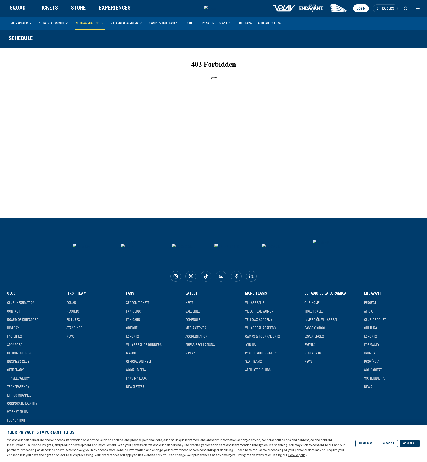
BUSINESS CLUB (18, 361)
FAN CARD (133, 319)
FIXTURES (73, 319)
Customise (365, 443)
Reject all (388, 443)
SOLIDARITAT (373, 369)
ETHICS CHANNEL (19, 395)
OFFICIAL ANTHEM (138, 361)
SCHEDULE (192, 319)
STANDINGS (74, 327)
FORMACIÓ (371, 344)
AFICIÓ (368, 311)
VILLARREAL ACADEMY (124, 23)
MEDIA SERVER (195, 327)
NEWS (70, 336)
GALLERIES (193, 311)
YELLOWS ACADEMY (87, 23)
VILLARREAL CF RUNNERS (144, 344)
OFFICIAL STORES (19, 352)
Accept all (409, 443)
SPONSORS (14, 344)
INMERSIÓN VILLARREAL (321, 319)
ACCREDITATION (196, 336)
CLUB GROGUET (375, 319)
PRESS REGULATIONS (200, 344)
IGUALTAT (370, 352)
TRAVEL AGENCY (18, 378)
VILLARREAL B (19, 23)
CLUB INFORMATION (21, 302)
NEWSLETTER (135, 386)
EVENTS (309, 344)
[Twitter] (191, 276)
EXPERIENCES (115, 8)
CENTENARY (15, 369)
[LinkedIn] (251, 276)
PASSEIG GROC (314, 327)
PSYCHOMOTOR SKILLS (216, 23)
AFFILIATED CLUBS (269, 23)
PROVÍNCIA (371, 361)
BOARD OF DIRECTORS (22, 319)
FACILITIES (14, 336)
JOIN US (191, 23)
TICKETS (48, 8)
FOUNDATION (16, 420)
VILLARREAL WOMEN (51, 23)
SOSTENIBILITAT (375, 378)
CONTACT (13, 311)
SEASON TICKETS (137, 302)
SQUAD (18, 8)
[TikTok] (206, 276)
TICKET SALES (314, 311)
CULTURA (370, 327)
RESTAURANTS (314, 352)
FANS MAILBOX (136, 378)
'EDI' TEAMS (244, 23)
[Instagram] (175, 276)
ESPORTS (132, 336)
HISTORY (13, 327)
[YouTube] (221, 276)
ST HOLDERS (385, 8)
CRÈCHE (132, 327)
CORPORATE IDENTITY (22, 403)
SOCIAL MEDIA (136, 369)
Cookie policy (297, 455)
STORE (78, 8)
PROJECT (370, 302)
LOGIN (361, 8)
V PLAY (190, 352)
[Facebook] (236, 276)
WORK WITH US (17, 411)
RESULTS (72, 311)
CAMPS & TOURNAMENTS (164, 23)
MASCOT (132, 352)
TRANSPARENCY (18, 386)
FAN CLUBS (134, 311)
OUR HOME (312, 302)
